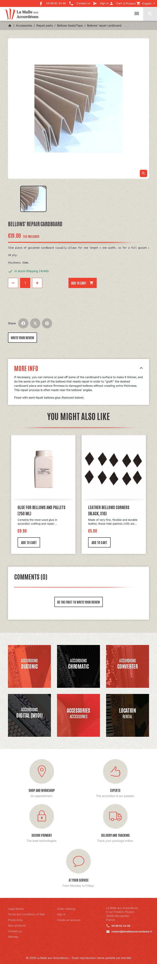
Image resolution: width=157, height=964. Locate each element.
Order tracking (66, 908)
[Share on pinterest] (47, 323)
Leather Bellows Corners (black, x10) (108, 510)
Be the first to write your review (78, 602)
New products (17, 925)
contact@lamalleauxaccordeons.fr (131, 931)
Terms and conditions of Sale (26, 914)
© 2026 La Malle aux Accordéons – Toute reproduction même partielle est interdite (78, 958)
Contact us (15, 931)
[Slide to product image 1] (33, 199)
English (146, 3)
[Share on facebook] (23, 323)
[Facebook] (40, 2)
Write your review (22, 338)
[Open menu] (137, 13)
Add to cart (82, 283)
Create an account (68, 920)
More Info (26, 368)
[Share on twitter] (35, 323)
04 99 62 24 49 (120, 925)
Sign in (61, 914)
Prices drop (15, 920)
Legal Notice (16, 908)
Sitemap (13, 936)
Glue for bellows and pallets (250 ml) (41, 510)
